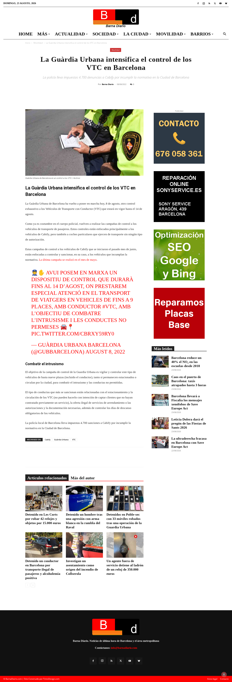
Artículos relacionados (47, 478)
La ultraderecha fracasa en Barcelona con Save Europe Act (189, 442)
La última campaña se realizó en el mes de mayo (68, 259)
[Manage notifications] (224, 674)
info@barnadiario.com (124, 647)
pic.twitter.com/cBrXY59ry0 (72, 334)
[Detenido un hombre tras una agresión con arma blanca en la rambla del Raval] (84, 498)
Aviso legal (212, 678)
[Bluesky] (226, 3)
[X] (214, 3)
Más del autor (83, 478)
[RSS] (209, 3)
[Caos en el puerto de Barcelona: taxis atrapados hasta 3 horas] (160, 381)
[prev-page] (27, 585)
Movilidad (169, 34)
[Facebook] (198, 3)
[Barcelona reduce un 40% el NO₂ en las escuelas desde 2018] (160, 362)
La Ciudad (135, 34)
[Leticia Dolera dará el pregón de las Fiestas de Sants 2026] (160, 423)
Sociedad (104, 34)
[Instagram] (203, 3)
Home (26, 34)
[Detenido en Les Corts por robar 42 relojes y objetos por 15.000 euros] (43, 498)
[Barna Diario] (116, 18)
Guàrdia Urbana (61, 439)
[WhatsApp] (130, 97)
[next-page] (33, 585)
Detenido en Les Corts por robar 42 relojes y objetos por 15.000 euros (43, 519)
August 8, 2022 (105, 352)
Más (42, 34)
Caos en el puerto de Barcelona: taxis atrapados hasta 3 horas (188, 381)
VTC (74, 439)
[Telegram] (138, 97)
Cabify (47, 439)
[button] (224, 34)
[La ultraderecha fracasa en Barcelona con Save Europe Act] (160, 442)
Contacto (224, 678)
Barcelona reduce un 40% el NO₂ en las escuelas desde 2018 (186, 362)
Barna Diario (108, 84)
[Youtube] (220, 3)
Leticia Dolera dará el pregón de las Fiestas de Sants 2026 (188, 423)
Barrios (201, 34)
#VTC (109, 306)
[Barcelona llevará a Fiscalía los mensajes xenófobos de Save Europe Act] (160, 400)
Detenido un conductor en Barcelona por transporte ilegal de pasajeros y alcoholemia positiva (42, 569)
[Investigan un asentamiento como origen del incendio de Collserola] (84, 545)
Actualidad (70, 34)
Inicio (27, 42)
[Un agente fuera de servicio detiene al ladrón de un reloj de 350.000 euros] (125, 545)
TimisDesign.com (51, 678)
